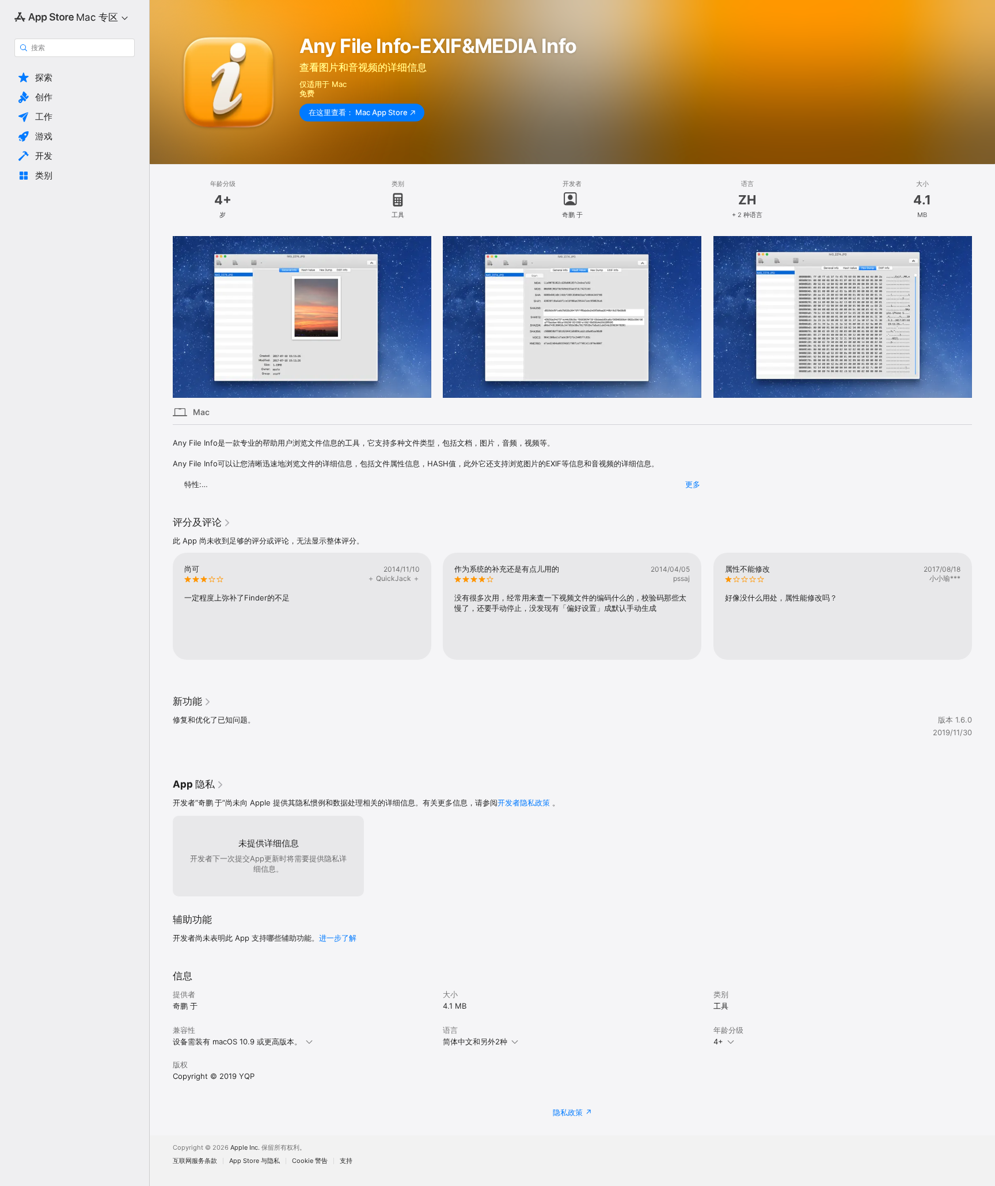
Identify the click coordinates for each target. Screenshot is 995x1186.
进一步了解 (337, 937)
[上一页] (161, 316)
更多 (692, 484)
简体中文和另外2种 (475, 1041)
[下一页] (983, 316)
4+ (718, 1041)
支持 (346, 1161)
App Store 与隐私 (254, 1161)
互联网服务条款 (195, 1161)
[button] (74, 77)
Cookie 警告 (310, 1161)
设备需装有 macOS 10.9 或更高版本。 (237, 1041)
